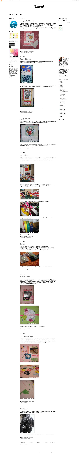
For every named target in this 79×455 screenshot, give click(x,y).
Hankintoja (16, 70)
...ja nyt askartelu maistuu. (28, 21)
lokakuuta (62, 102)
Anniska (65, 57)
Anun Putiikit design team (13, 68)
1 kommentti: (31, 111)
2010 (60, 86)
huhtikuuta (62, 110)
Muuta (14, 73)
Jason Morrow (43, 452)
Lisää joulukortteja (25, 59)
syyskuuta (62, 104)
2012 (21, 14)
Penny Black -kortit (29, 52)
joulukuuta (62, 89)
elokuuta (61, 105)
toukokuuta (62, 109)
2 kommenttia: (31, 236)
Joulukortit (25, 52)
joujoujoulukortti (24, 119)
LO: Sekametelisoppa (26, 336)
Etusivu (38, 442)
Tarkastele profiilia (61, 66)
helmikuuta (62, 113)
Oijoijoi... (22, 244)
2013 (16, 14)
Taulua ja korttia (25, 276)
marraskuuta (62, 90)
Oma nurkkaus (24, 155)
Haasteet (10, 70)
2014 (60, 81)
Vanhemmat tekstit (53, 442)
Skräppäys (25, 402)
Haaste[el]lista (13, 69)
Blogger (51, 452)
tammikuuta (62, 114)
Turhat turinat (29, 438)
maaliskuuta (62, 112)
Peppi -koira (25, 438)
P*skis (10, 74)
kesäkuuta (62, 108)
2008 (60, 116)
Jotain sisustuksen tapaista (27, 237)
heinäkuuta (62, 106)
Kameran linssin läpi (12, 72)
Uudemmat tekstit (23, 442)
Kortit (10, 73)
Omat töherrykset (29, 112)
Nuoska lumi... (24, 409)
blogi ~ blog (11, 14)
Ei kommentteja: (31, 51)
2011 (60, 85)
